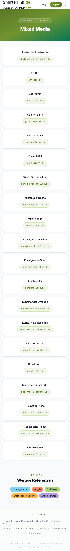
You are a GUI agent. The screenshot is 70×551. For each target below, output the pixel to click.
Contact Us (43, 528)
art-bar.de (35, 79)
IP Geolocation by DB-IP (52, 543)
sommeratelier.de (35, 454)
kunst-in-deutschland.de (35, 329)
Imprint (7, 528)
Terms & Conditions (24, 528)
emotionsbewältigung (24, 495)
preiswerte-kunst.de (35, 412)
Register (56, 4)
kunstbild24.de (35, 163)
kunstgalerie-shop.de (35, 267)
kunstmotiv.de (35, 371)
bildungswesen (20, 489)
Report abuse (60, 528)
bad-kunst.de (35, 100)
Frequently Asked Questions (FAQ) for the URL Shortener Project (32, 522)
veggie (37, 489)
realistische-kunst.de (35, 433)
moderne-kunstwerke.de (35, 391)
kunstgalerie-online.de (35, 246)
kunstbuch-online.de (35, 204)
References (35, 533)
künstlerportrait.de (35, 350)
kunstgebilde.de (35, 287)
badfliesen (52, 489)
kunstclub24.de (35, 225)
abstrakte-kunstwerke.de (35, 59)
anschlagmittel (48, 495)
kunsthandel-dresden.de (35, 308)
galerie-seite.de (35, 121)
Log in (45, 4)
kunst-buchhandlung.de (35, 183)
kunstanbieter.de (35, 142)
